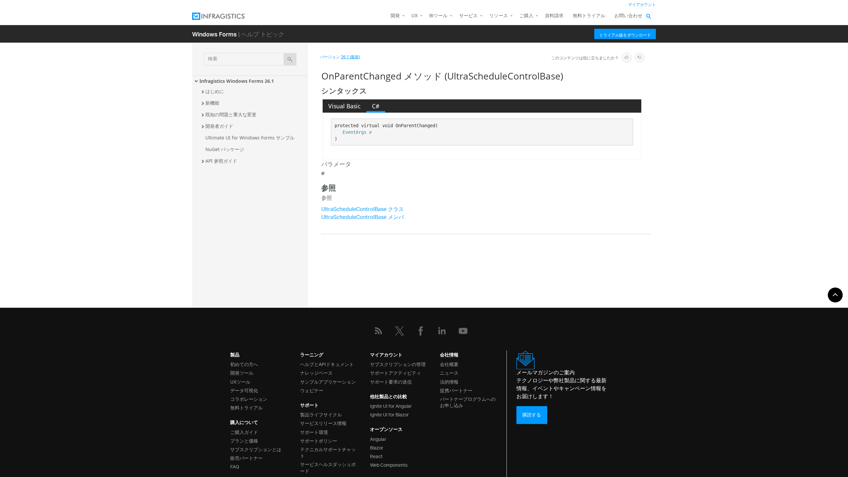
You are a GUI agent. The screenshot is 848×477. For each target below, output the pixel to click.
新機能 (212, 103)
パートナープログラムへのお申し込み (468, 402)
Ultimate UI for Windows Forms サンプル (249, 137)
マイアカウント (642, 4)
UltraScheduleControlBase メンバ (362, 217)
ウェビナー (311, 390)
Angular (378, 439)
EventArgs (354, 132)
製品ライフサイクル (321, 414)
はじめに (214, 91)
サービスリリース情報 (323, 423)
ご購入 (526, 16)
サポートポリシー (318, 440)
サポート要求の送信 (391, 381)
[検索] (290, 59)
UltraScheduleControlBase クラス (362, 209)
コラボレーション (248, 399)
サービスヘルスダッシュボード (328, 467)
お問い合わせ (628, 16)
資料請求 (554, 16)
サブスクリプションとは (255, 449)
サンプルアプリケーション (328, 381)
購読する (531, 415)
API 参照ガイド (221, 161)
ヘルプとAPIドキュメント (327, 364)
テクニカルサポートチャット (328, 452)
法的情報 (449, 381)
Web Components (388, 464)
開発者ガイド (219, 126)
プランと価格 (244, 440)
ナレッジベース (316, 372)
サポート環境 (314, 432)
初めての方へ (244, 364)
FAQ (234, 466)
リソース (498, 16)
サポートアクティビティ (395, 372)
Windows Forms (214, 33)
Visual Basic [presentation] (344, 106)
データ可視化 (244, 390)
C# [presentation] (375, 106)
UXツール (240, 381)
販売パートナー (246, 457)
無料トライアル (589, 16)
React (376, 456)
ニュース (449, 372)
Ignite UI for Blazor (389, 414)
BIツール (438, 16)
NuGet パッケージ (224, 149)
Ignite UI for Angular (391, 405)
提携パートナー (456, 390)
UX (414, 16)
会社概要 (449, 364)
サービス (468, 16)
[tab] (344, 106)
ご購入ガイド (244, 432)
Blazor (376, 447)
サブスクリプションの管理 (398, 364)
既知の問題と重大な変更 (230, 114)
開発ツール (241, 372)
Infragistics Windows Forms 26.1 (236, 81)
